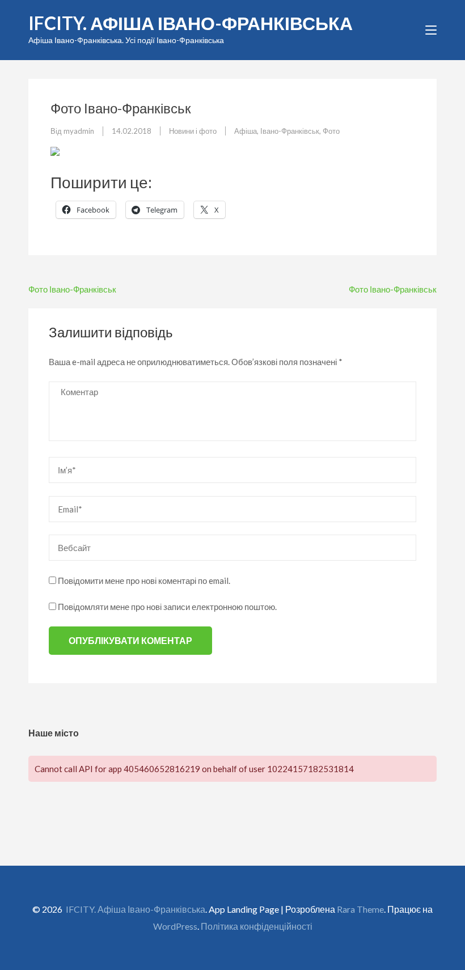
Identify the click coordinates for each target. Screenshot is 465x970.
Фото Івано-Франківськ (72, 289)
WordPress (175, 926)
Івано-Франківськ (289, 130)
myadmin (79, 130)
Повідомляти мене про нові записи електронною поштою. (167, 607)
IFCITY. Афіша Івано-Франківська (190, 23)
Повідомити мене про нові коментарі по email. (144, 580)
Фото (331, 130)
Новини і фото (193, 130)
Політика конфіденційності (256, 926)
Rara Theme (360, 909)
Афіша (245, 130)
